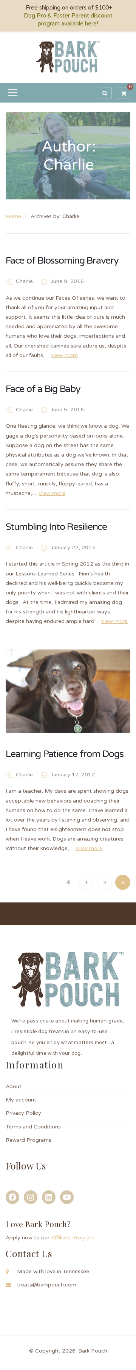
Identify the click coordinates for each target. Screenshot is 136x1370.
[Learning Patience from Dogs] (68, 691)
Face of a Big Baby (43, 389)
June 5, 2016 (67, 409)
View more (64, 355)
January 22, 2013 (73, 547)
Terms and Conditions (33, 1126)
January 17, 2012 (73, 774)
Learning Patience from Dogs (64, 754)
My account (21, 1100)
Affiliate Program (73, 1237)
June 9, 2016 (67, 281)
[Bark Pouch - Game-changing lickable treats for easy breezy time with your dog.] (68, 57)
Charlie (24, 281)
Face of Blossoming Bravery (62, 260)
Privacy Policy (23, 1113)
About (14, 1086)
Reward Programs (28, 1140)
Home (13, 216)
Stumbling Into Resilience (56, 527)
